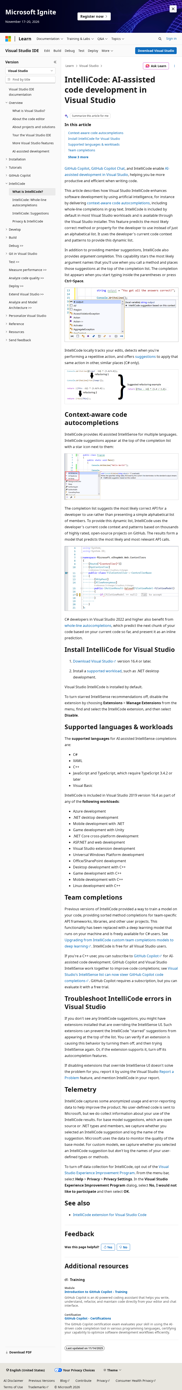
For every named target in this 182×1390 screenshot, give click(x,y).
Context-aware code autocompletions (95, 133)
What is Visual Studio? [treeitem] (28, 111)
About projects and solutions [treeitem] (33, 127)
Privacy (102, 1380)
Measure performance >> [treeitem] (28, 270)
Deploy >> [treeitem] (16, 286)
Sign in (171, 38)
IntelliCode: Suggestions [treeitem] (30, 213)
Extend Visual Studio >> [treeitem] (26, 294)
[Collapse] (55, 62)
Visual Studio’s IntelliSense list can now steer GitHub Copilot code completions (121, 974)
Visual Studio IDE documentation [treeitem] (21, 92)
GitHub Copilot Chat (108, 168)
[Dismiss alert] (173, 8)
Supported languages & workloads (94, 144)
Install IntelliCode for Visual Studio (94, 138)
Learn (69, 66)
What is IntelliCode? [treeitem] (27, 191)
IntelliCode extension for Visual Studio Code (109, 1214)
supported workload (104, 671)
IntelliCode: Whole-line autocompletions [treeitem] (29, 202)
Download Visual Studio (156, 51)
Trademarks (37, 1387)
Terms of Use (13, 1387)
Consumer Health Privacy (134, 1380)
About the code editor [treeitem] (28, 119)
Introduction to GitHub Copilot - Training (96, 1292)
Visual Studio (89, 66)
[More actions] (174, 66)
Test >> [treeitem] (14, 262)
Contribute (83, 1380)
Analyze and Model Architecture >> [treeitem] (23, 305)
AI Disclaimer (13, 1380)
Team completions (81, 150)
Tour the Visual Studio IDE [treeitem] (31, 135)
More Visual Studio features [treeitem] (33, 143)
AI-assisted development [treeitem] (30, 151)
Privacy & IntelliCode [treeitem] (27, 221)
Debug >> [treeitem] (16, 246)
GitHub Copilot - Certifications (88, 1318)
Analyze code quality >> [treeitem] (26, 278)
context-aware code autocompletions (118, 203)
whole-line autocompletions (88, 625)
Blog (63, 1380)
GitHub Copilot (77, 168)
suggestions (145, 356)
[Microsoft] (8, 39)
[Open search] (160, 39)
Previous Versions (42, 1380)
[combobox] (30, 70)
